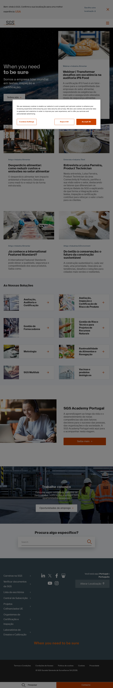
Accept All (86, 122)
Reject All (64, 122)
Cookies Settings (26, 122)
